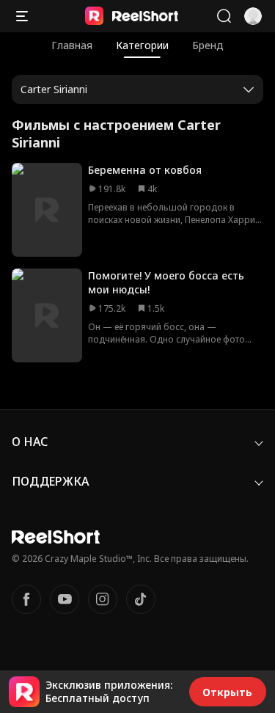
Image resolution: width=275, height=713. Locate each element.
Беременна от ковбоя (145, 170)
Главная (71, 45)
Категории (142, 45)
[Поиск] (223, 16)
